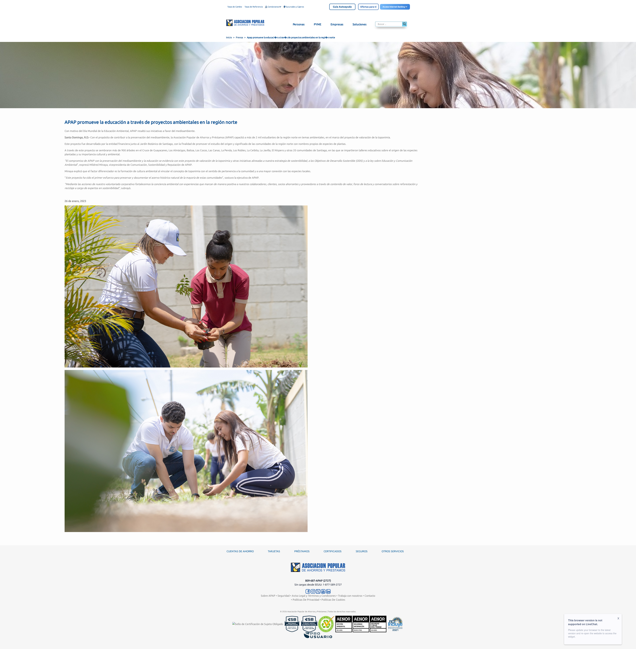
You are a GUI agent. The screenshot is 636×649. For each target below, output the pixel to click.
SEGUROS (362, 551)
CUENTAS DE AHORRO (240, 551)
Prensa (239, 37)
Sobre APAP (268, 595)
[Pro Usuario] (318, 634)
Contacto (370, 595)
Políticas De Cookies (333, 599)
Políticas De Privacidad (306, 599)
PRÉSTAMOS (302, 551)
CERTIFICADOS (333, 551)
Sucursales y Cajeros (294, 7)
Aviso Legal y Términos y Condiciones (314, 595)
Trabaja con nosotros (350, 595)
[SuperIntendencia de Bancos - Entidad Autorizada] (292, 623)
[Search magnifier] (404, 24)
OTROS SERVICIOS (393, 551)
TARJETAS (274, 551)
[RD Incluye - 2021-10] (395, 623)
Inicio (229, 37)
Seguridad (284, 595)
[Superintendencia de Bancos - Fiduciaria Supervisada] (309, 623)
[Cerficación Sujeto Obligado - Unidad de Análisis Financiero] (258, 623)
